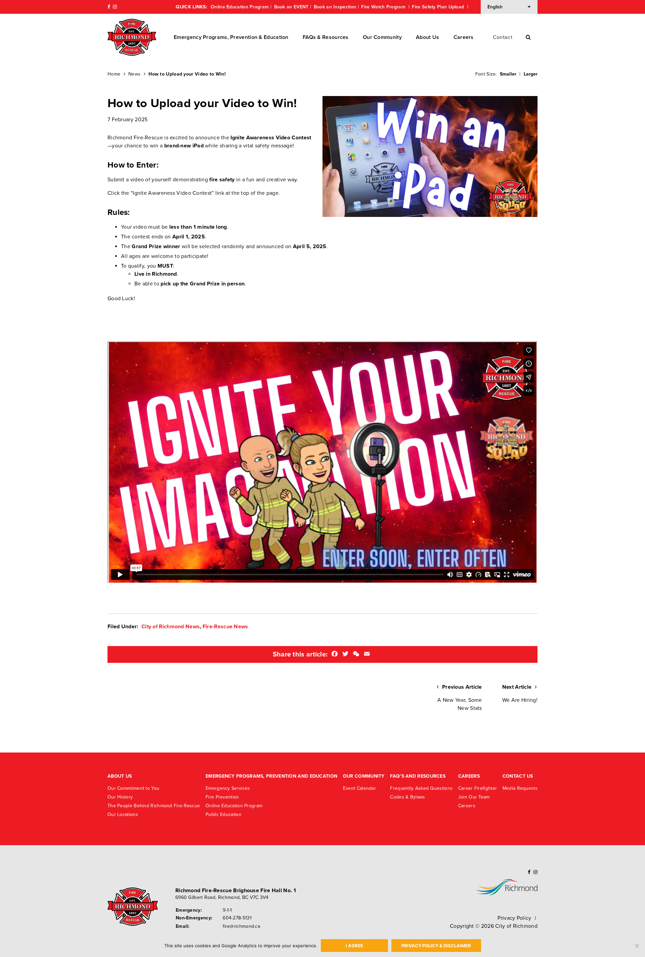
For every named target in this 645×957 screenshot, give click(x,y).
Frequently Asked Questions (421, 788)
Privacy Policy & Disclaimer (436, 945)
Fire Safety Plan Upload (438, 7)
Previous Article (459, 698)
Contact (502, 37)
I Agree (354, 945)
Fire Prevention (222, 797)
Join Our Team (474, 797)
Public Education (224, 814)
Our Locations (123, 814)
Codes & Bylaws (407, 797)
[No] (636, 945)
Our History (120, 797)
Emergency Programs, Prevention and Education (271, 776)
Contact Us (518, 776)
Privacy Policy (514, 918)
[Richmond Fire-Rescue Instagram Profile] (115, 7)
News (134, 74)
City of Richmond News (170, 626)
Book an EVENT (291, 7)
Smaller (508, 74)
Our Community (382, 37)
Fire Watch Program (384, 7)
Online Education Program (240, 7)
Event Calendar (359, 788)
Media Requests (520, 788)
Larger (531, 74)
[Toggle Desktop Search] (528, 37)
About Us (427, 37)
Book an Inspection (335, 7)
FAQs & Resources (326, 37)
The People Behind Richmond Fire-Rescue (154, 806)
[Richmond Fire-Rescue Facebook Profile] (109, 7)
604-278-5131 (237, 918)
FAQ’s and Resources (417, 776)
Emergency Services (228, 788)
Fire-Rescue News (225, 626)
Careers (464, 37)
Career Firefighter (477, 788)
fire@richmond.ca (241, 926)
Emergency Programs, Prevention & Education (231, 37)
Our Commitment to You (133, 788)
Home (114, 74)
